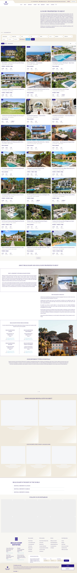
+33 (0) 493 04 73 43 (28, 351)
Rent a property (41, 538)
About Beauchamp (65, 538)
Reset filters (28, 39)
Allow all (68, 565)
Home (2, 32)
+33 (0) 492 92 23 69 (10, 351)
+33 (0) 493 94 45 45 (10, 338)
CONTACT (52, 4)
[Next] (24, 53)
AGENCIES (43, 4)
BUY (21, 4)
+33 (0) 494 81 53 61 (28, 338)
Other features (22, 39)
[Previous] (1, 53)
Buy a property (30, 538)
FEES (39, 4)
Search (33, 39)
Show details (15, 571)
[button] (56, 4)
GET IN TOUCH (73, 1)
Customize (67, 568)
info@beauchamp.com (10, 339)
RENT (25, 4)
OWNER (35, 4)
